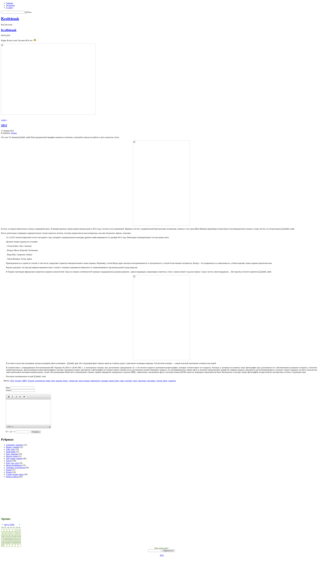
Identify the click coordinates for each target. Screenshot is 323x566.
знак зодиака (84, 381)
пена (135, 381)
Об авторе (10, 5)
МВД (24, 381)
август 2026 (9, 524)
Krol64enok (8, 30)
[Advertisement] (242, 411)
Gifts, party (10, 449)
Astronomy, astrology (14, 445)
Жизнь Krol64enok (14, 465)
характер (172, 381)
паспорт (128, 381)
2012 (4, 125)
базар (48, 381)
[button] (9, 396)
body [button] (9, 426)
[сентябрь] (19, 525)
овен (122, 381)
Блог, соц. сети (12, 463)
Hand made (10, 452)
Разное (14, 133)
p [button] (12, 426)
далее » (4, 120)
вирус (65, 381)
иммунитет (95, 381)
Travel (8, 461)
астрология (40, 381)
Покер (8, 470)
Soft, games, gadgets (14, 458)
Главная (9, 3)
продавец (151, 381)
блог (53, 381)
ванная (59, 381)
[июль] (2, 525)
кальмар (104, 381)
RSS (162, 555)
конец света (114, 381)
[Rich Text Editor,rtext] (28, 412)
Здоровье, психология (15, 468)
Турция (31, 381)
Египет (18, 381)
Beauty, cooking (12, 447)
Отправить (36, 432)
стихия (159, 381)
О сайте (9, 8)
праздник (142, 381)
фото (165, 381)
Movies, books (12, 456)
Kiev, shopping (12, 454)
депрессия (73, 381)
